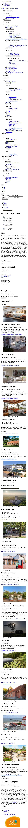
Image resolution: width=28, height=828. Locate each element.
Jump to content (7, 1)
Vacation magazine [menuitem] (8, 10)
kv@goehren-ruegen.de (6, 275)
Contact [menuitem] (8, 182)
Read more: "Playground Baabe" (8, 551)
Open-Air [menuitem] (8, 168)
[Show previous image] (1, 232)
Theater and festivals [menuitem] (11, 166)
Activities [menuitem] (6, 75)
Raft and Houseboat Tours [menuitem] (15, 46)
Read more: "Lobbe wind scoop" (8, 650)
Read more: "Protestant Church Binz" (9, 712)
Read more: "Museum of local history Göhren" (11, 334)
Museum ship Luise (7, 210)
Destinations (6, 208)
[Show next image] (2, 232)
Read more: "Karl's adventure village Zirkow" (11, 775)
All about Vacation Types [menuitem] (12, 26)
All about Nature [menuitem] (13, 154)
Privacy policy (6, 810)
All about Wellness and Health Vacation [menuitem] (18, 60)
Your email (3, 784)
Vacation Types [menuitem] (7, 19)
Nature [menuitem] (8, 148)
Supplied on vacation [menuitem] (14, 64)
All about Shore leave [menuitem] (14, 53)
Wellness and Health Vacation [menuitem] (13, 55)
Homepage (5, 207)
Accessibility (6, 813)
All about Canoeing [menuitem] (13, 108)
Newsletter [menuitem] (8, 178)
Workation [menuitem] (8, 73)
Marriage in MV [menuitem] (10, 71)
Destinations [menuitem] (6, 133)
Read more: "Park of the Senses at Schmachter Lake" (13, 618)
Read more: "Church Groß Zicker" (8, 459)
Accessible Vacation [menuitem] (10, 67)
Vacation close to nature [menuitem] (11, 68)
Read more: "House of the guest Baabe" (10, 584)
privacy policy (12, 802)
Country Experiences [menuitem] (14, 54)
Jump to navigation (7, 3)
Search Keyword (5, 197)
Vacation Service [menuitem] (7, 170)
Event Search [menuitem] (9, 164)
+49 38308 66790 (5, 276)
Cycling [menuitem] (8, 83)
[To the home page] (9, 8)
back (2, 185)
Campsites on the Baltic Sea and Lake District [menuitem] (16, 39)
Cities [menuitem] (7, 142)
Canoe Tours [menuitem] (12, 110)
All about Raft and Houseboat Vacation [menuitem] (18, 45)
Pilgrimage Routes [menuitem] (13, 101)
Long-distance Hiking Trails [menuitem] (15, 99)
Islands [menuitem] (7, 143)
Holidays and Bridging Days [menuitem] (12, 169)
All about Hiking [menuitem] (13, 97)
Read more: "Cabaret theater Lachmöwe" (10, 365)
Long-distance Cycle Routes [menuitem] (15, 89)
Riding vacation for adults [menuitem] (15, 122)
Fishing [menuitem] (8, 102)
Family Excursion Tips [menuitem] (14, 35)
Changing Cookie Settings (9, 814)
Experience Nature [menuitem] (10, 129)
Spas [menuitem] (10, 62)
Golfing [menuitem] (8, 115)
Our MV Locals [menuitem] (10, 18)
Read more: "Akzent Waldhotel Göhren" (10, 488)
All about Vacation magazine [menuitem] (12, 17)
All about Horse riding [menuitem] (14, 121)
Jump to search (6, 4)
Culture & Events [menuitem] (7, 156)
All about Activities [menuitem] (10, 81)
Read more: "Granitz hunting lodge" (9, 519)
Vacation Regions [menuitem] (10, 141)
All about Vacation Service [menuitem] (12, 177)
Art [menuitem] (7, 165)
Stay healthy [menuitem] (12, 63)
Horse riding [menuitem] (9, 116)
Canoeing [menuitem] (9, 103)
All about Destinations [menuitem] (11, 139)
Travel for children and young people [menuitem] (14, 72)
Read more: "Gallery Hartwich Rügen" (9, 398)
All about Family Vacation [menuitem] (15, 33)
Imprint (5, 811)
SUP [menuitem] (7, 112)
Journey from (4, 296)
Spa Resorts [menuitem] (9, 147)
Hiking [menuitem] (8, 92)
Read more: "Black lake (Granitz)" (8, 682)
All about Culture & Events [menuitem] (12, 163)
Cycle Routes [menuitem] (12, 90)
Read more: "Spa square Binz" (8, 743)
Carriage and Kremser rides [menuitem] (15, 128)
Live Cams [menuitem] (8, 179)
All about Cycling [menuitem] (13, 88)
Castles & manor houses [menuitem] (11, 146)
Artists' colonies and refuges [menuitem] (12, 144)
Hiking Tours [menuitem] (12, 98)
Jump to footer (6, 5)
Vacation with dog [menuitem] (10, 70)
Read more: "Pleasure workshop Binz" (9, 433)
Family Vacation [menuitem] (10, 28)
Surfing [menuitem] (8, 111)
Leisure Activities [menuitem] (13, 36)
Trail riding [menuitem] (11, 125)
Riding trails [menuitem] (12, 124)
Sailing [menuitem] (7, 113)
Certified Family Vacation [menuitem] (15, 37)
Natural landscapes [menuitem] (13, 155)
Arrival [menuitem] (8, 181)
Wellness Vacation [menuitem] (13, 66)
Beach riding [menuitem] (12, 126)
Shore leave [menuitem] (9, 48)
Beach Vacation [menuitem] (9, 27)
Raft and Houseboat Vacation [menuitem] (13, 40)
